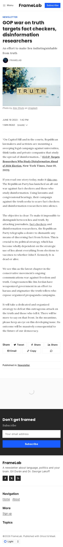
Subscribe (53, 5)
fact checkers (38, 224)
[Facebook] (5, 478)
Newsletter (10, 17)
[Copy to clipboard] (51, 350)
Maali (52, 536)
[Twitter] (11, 478)
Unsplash (32, 108)
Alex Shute (18, 108)
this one (52, 179)
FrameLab (15, 60)
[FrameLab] (5, 60)
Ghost (43, 536)
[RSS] (18, 478)
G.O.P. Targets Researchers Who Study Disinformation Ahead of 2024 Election (31, 161)
